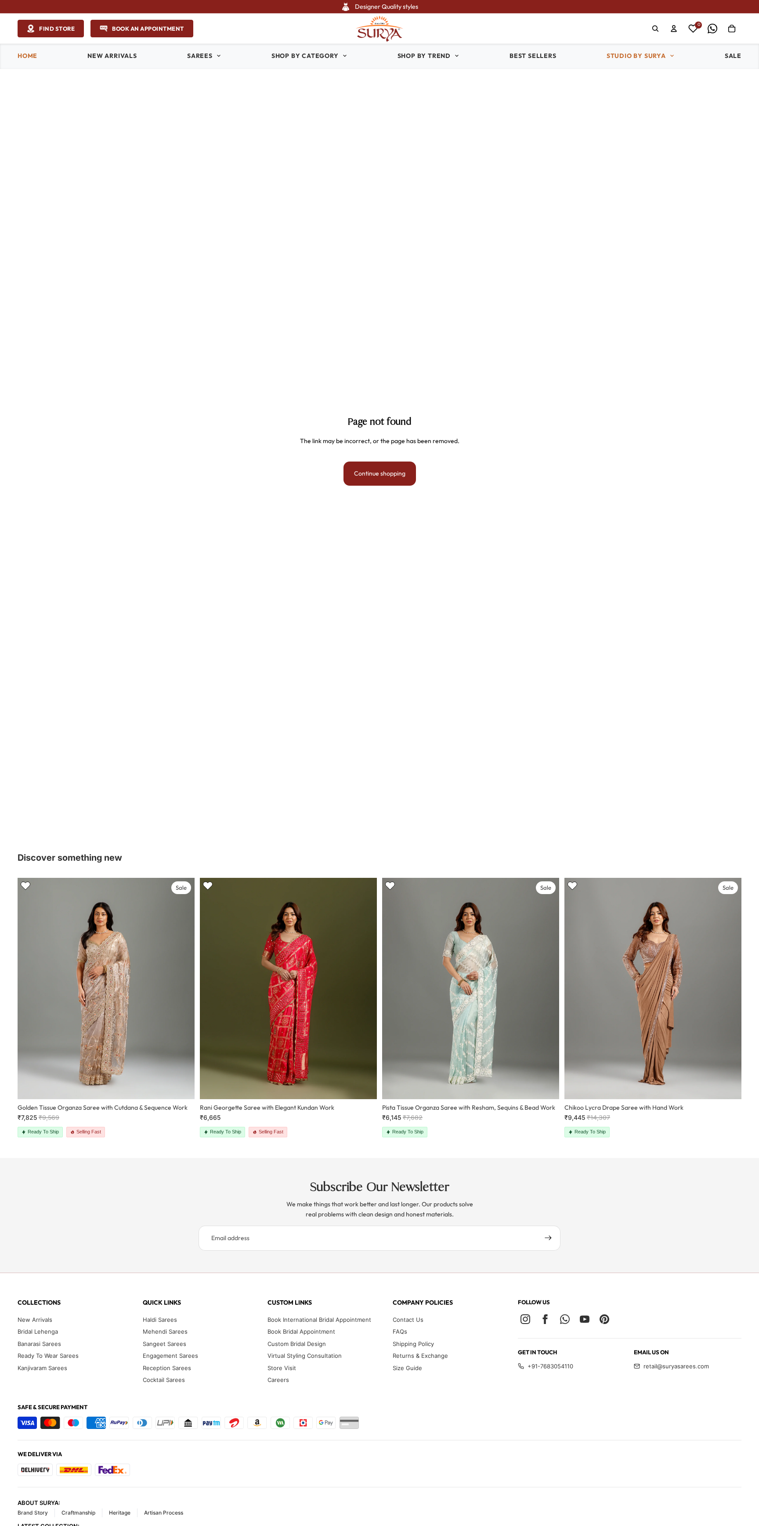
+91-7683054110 (550, 1366)
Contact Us (408, 1319)
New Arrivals (35, 1319)
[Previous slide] (31, 988)
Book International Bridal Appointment (319, 1319)
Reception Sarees (167, 1367)
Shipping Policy (413, 1343)
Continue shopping (379, 473)
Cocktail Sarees (164, 1379)
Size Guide (407, 1367)
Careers (278, 1379)
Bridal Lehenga (38, 1331)
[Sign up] (548, 1238)
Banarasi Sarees (39, 1343)
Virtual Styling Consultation (304, 1355)
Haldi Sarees (160, 1319)
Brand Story (33, 1512)
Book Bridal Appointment (301, 1331)
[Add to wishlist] (25, 885)
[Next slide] (181, 988)
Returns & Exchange (420, 1355)
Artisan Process (163, 1512)
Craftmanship (78, 1512)
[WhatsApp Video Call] (712, 28)
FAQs (400, 1331)
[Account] (673, 28)
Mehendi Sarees (165, 1331)
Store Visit (281, 1367)
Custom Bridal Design (296, 1343)
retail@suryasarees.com (676, 1366)
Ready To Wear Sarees (48, 1355)
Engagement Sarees (170, 1355)
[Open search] (655, 28)
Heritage (119, 1512)
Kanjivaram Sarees (42, 1367)
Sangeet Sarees (164, 1343)
